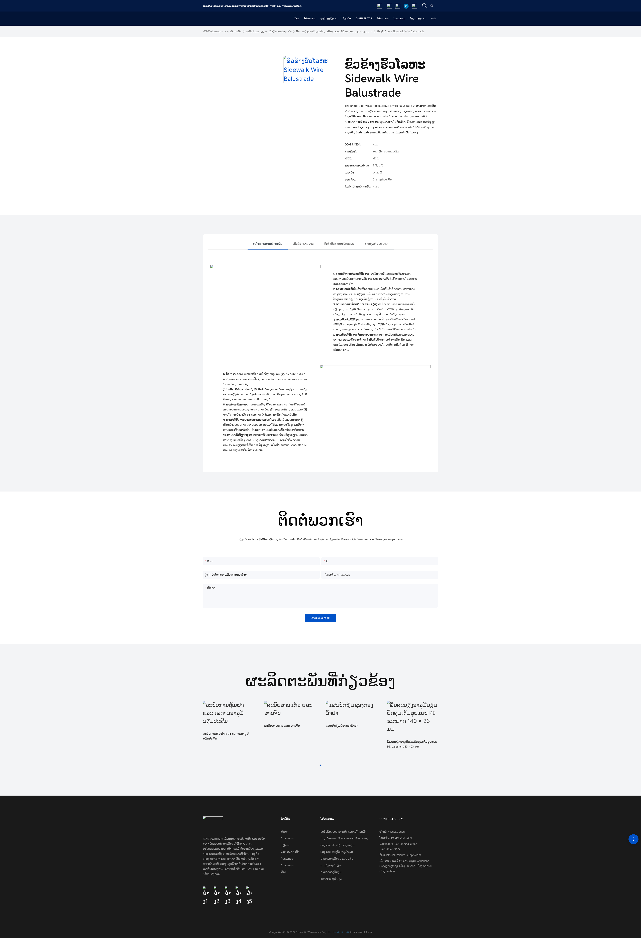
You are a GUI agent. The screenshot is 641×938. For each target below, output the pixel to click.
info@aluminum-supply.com (403, 855)
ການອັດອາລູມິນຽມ (330, 872)
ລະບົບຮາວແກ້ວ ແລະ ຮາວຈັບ (282, 725)
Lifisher (368, 932)
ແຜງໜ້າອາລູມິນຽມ (331, 878)
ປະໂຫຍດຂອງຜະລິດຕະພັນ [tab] (267, 243)
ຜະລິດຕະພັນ (234, 31)
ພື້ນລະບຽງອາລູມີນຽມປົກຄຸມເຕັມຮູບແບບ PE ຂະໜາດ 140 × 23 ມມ (332, 31)
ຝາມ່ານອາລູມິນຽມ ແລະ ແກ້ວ (336, 858)
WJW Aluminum (213, 31)
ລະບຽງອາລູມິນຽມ (330, 865)
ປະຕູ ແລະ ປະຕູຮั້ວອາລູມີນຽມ (336, 851)
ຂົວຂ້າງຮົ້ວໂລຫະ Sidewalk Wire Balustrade (399, 31)
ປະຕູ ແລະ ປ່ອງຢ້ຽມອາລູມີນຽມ (337, 845)
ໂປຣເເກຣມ (287, 838)
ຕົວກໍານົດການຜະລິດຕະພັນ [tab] (339, 243)
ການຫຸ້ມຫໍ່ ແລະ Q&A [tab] (376, 243)
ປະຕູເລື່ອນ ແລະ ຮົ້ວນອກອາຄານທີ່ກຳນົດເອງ (344, 838)
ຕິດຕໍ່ (283, 872)
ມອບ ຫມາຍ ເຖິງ (290, 851)
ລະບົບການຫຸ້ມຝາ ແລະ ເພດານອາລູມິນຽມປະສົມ (226, 736)
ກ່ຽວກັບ (285, 845)
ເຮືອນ (284, 831)
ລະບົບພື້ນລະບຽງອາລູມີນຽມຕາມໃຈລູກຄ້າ (269, 31)
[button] (320, 765)
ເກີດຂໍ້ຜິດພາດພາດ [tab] (303, 243)
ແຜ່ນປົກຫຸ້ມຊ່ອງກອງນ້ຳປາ (342, 725)
